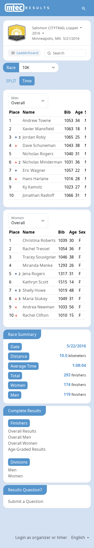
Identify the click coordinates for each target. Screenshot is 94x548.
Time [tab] (27, 81)
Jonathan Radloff (38, 195)
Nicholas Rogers (38, 153)
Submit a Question (25, 501)
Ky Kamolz (32, 187)
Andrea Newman (38, 307)
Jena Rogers (34, 273)
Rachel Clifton (36, 315)
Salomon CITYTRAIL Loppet (55, 27)
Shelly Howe (34, 290)
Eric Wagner (34, 170)
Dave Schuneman (39, 145)
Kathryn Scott (35, 282)
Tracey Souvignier (39, 257)
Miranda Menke (38, 265)
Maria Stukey (35, 298)
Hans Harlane (35, 178)
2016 (36, 33)
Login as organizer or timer (41, 537)
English (78, 537)
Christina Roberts (39, 240)
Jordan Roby (34, 137)
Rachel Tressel (36, 248)
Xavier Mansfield (38, 129)
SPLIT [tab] (11, 81)
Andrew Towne (37, 120)
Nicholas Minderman (42, 162)
